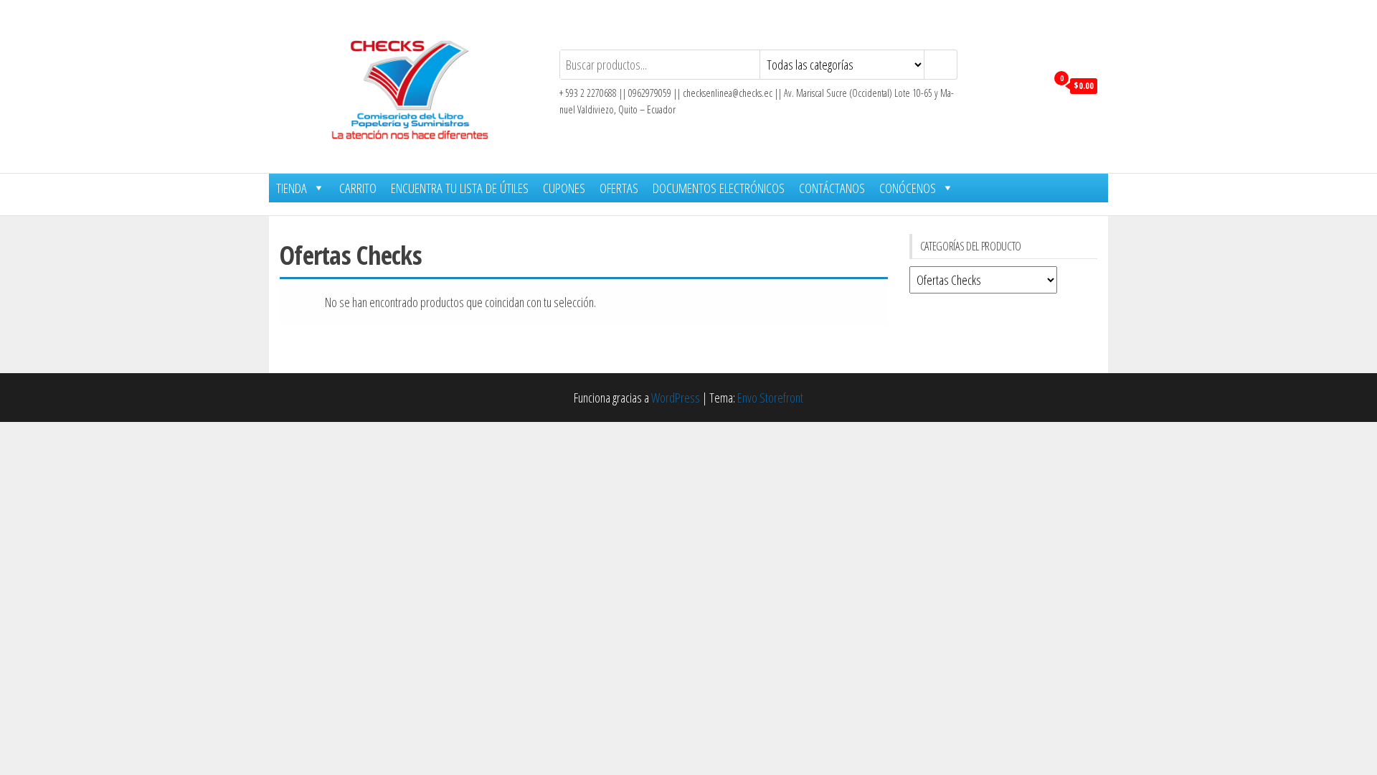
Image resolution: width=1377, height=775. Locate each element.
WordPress (675, 397)
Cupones (564, 188)
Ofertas (619, 188)
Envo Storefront (770, 397)
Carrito (358, 188)
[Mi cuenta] (1032, 84)
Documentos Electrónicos (719, 188)
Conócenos (907, 188)
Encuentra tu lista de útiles (460, 188)
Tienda (291, 188)
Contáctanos (832, 188)
